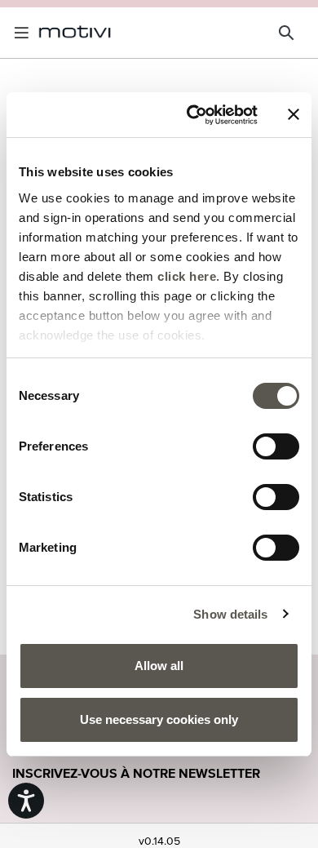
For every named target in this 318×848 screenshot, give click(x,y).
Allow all (159, 666)
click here (186, 276)
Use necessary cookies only (159, 719)
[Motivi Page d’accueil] (75, 32)
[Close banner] (293, 114)
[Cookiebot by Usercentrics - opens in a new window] (193, 115)
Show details (230, 614)
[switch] (276, 446)
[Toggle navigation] (24, 32)
